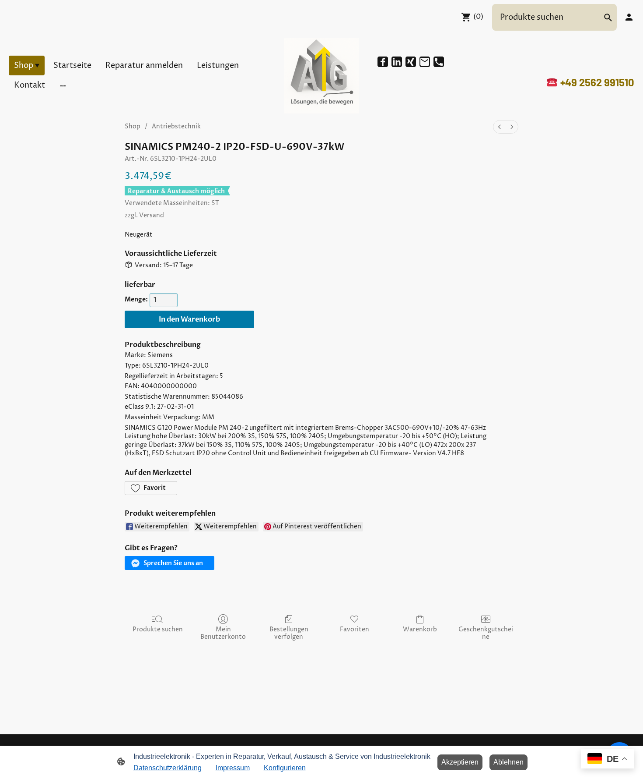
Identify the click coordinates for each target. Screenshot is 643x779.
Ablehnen (508, 762)
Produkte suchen (158, 629)
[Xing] (410, 62)
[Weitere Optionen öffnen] (63, 85)
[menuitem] (499, 126)
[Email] (424, 62)
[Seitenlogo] (322, 75)
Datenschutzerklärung (167, 768)
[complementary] (607, 759)
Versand (151, 215)
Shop (132, 126)
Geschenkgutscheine (485, 633)
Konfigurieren (285, 768)
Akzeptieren (460, 762)
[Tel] (438, 62)
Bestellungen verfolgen (288, 633)
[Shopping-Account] (629, 17)
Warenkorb (420, 629)
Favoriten (354, 629)
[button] (151, 488)
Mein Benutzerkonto (223, 633)
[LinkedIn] (396, 62)
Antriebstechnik (176, 126)
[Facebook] (382, 62)
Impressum (233, 768)
